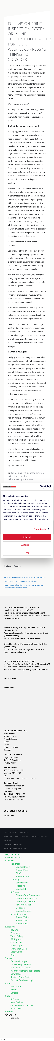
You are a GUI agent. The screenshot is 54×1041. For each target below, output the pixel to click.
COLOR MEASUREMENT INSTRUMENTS (21, 607)
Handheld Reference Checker (24, 613)
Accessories (16, 1008)
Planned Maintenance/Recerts (25, 970)
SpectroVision (22, 917)
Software (14, 892)
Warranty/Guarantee (20, 967)
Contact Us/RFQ (11, 747)
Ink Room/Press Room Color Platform (27, 664)
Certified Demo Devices (21, 1005)
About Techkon (10, 736)
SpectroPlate (22, 870)
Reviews (14, 929)
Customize (25, 545)
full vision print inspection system (27, 472)
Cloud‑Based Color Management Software (20, 581)
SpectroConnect (23, 911)
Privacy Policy (9, 763)
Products (9, 860)
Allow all (27, 537)
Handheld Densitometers (18, 610)
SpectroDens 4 (23, 866)
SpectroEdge (22, 923)
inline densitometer (17, 476)
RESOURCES (9, 687)
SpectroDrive (22, 882)
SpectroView (22, 920)
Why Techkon (9, 733)
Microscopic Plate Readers (23, 638)
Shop (7, 995)
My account (9, 815)
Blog (12, 955)
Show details (40, 529)
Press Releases (10, 739)
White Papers (17, 945)
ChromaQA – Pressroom (28, 895)
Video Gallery (16, 936)
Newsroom (15, 986)
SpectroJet (21, 889)
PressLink (20, 885)
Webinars (15, 933)
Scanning (15, 879)
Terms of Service (12, 848)
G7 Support (16, 939)
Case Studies (16, 942)
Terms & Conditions (12, 760)
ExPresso (20, 907)
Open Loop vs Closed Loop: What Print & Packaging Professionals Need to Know (24, 586)
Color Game (16, 951)
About (8, 983)
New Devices (16, 1002)
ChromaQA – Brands (26, 901)
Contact (9, 1011)
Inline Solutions (18, 914)
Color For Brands (13, 857)
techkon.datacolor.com (13, 799)
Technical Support (19, 961)
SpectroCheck (22, 876)
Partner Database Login (22, 980)
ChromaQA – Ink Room (27, 898)
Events (7, 741)
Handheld (15, 863)
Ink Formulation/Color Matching (22, 666)
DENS (18, 873)
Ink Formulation (23, 904)
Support (7, 750)
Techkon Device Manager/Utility (26, 669)
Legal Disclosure (11, 757)
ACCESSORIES (10, 678)
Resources (10, 926)
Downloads (15, 973)
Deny (27, 552)
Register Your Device (20, 977)
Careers (7, 744)
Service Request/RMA (20, 964)
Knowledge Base (18, 948)
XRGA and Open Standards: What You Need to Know (24, 577)
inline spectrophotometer (20, 479)
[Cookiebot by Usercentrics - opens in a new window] (39, 487)
